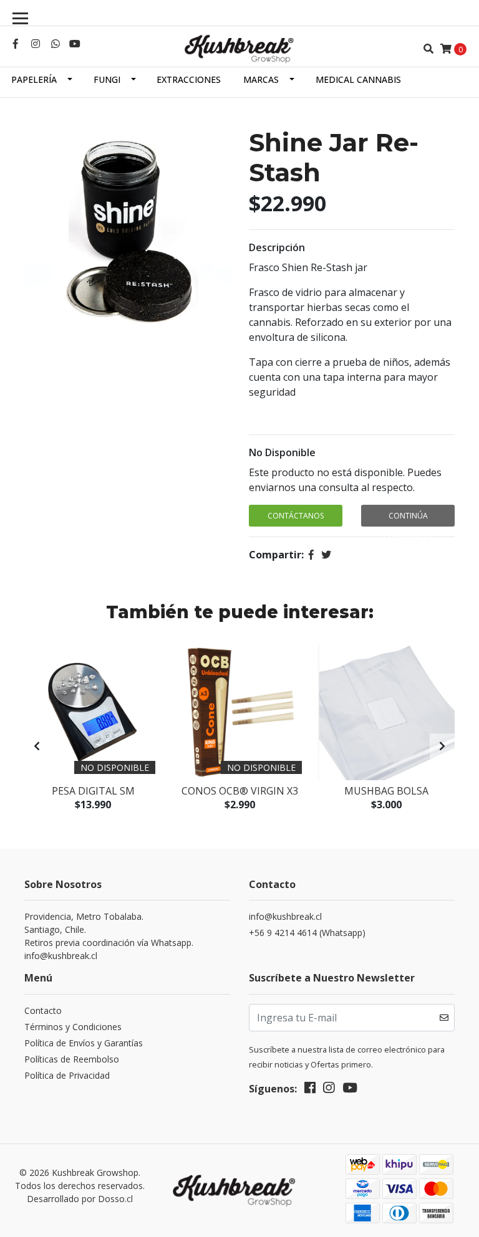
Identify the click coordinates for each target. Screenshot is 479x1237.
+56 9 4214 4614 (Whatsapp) (307, 932)
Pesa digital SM (93, 791)
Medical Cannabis (358, 79)
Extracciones (189, 79)
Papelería (34, 79)
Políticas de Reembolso (71, 1059)
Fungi (107, 79)
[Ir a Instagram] (35, 43)
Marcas (261, 79)
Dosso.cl (115, 1199)
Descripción (277, 247)
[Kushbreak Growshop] (239, 48)
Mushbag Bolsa (386, 791)
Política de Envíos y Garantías (83, 1043)
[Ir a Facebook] (15, 43)
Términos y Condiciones (73, 1027)
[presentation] (36, 745)
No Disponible (282, 452)
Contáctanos (296, 515)
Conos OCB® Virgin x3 (239, 791)
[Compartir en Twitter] (326, 554)
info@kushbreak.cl (285, 916)
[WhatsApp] (55, 43)
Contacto (43, 1010)
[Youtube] (74, 43)
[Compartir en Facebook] (311, 554)
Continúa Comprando (408, 518)
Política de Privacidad (67, 1075)
